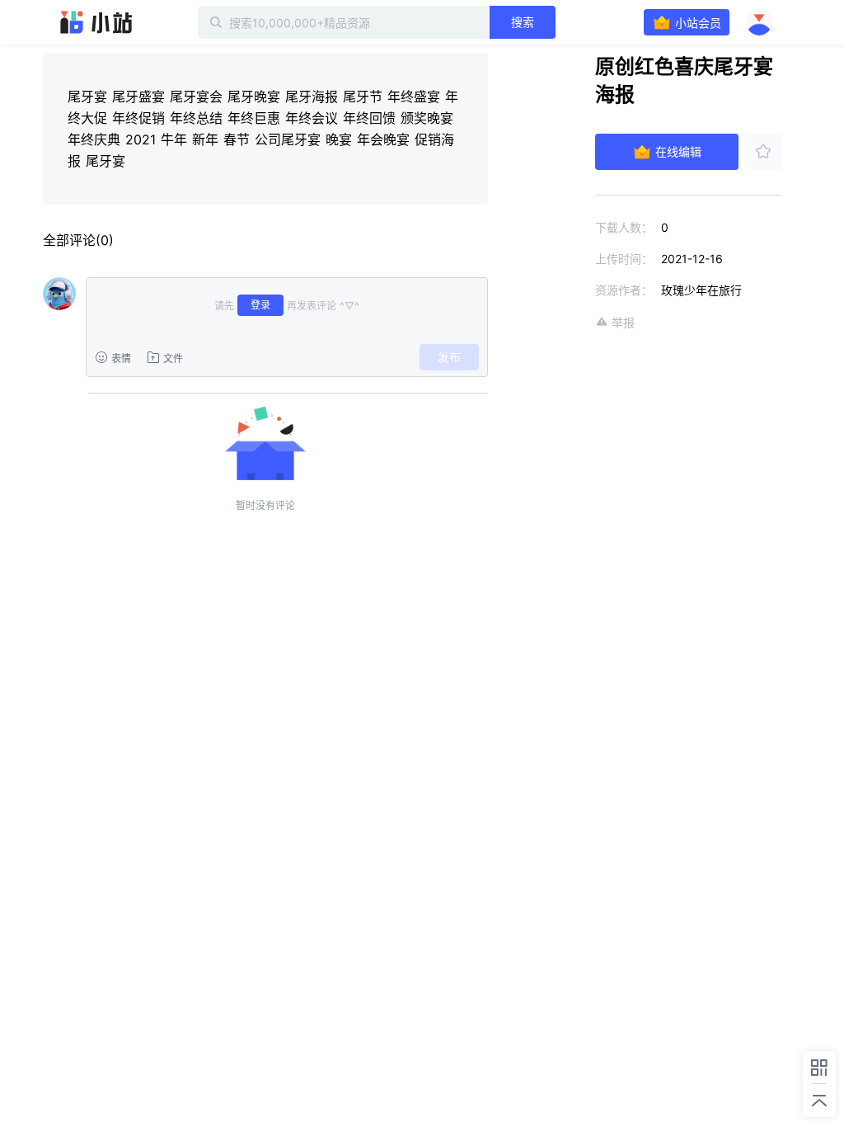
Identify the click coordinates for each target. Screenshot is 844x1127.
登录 (260, 305)
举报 (623, 322)
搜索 (522, 22)
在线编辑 (678, 151)
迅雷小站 (96, 22)
